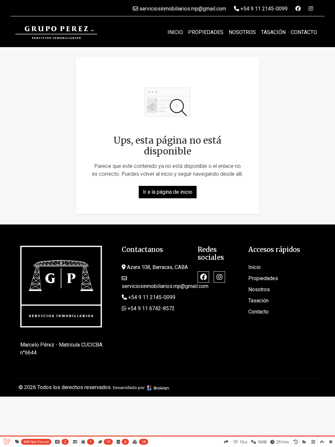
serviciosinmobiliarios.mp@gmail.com (182, 9)
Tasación (273, 32)
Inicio (175, 32)
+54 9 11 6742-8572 (150, 308)
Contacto (304, 32)
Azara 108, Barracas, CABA (157, 267)
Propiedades (205, 32)
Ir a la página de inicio (167, 192)
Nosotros (242, 32)
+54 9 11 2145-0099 (263, 9)
